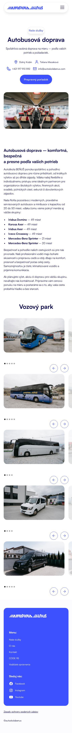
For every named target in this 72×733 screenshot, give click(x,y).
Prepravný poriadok (36, 79)
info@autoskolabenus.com (51, 68)
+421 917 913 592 (21, 68)
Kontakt (13, 652)
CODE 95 (14, 658)
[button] (61, 7)
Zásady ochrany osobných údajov (21, 711)
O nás (12, 645)
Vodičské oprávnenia (19, 664)
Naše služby (15, 639)
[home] (25, 7)
